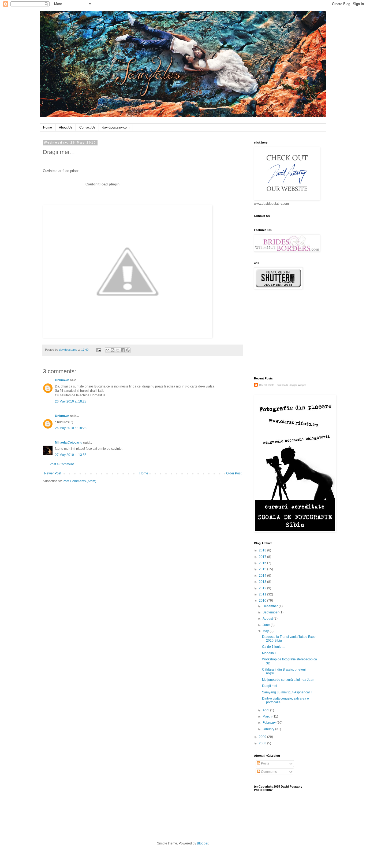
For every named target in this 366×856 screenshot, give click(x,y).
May (266, 631)
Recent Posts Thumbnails (273, 385)
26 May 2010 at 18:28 (71, 401)
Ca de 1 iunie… (273, 647)
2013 (263, 582)
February (270, 723)
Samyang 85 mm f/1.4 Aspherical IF (287, 692)
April (266, 710)
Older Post (233, 473)
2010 (263, 600)
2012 (263, 588)
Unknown (62, 380)
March (267, 716)
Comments (268, 772)
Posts (264, 763)
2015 (263, 569)
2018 (263, 550)
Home (47, 127)
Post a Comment (62, 464)
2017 (263, 557)
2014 (263, 575)
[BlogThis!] (112, 350)
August (268, 618)
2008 (263, 743)
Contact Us (87, 127)
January (269, 729)
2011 (263, 594)
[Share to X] (117, 350)
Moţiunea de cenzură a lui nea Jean (288, 680)
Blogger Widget (297, 385)
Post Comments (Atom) (79, 481)
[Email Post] (98, 349)
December (271, 606)
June (267, 625)
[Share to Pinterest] (127, 350)
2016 (263, 563)
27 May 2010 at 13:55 (71, 455)
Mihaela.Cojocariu (68, 442)
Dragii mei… (271, 686)
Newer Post (52, 473)
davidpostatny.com (115, 127)
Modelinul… (271, 653)
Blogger (202, 843)
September (271, 612)
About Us (65, 127)
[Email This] (107, 350)
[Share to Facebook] (122, 350)
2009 (263, 737)
